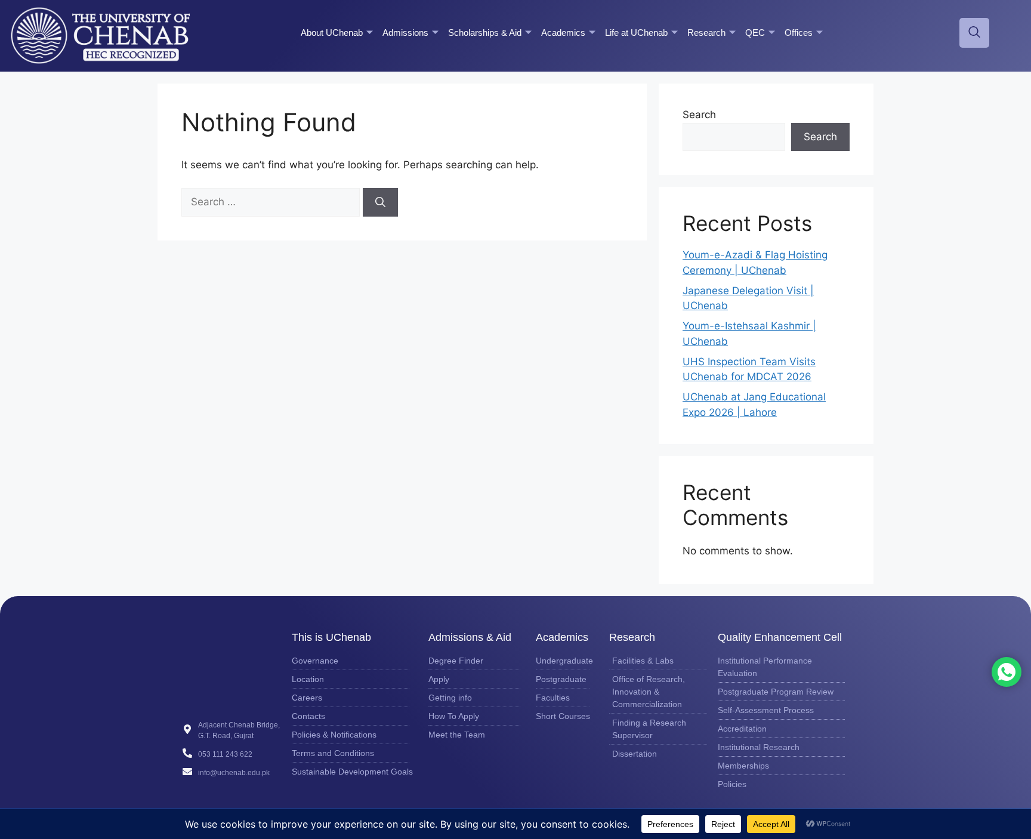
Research (706, 32)
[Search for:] (272, 202)
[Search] (380, 202)
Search (699, 115)
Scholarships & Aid (484, 32)
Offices (799, 32)
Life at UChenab (636, 32)
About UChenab (332, 32)
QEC (755, 32)
